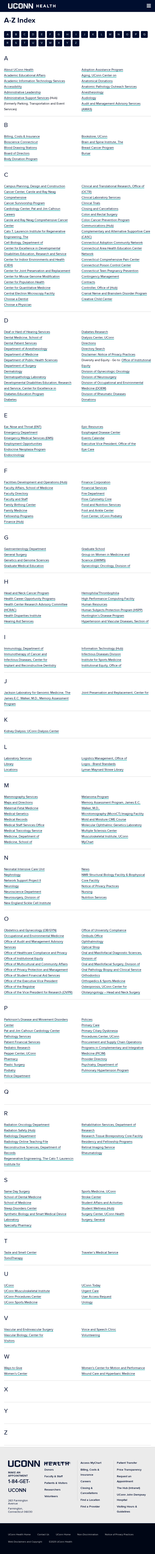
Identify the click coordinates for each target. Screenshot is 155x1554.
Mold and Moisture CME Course (104, 819)
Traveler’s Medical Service (100, 1252)
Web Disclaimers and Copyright (25, 1541)
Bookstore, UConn (94, 136)
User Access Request (96, 1297)
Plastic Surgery (14, 1065)
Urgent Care (90, 1291)
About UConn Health (19, 70)
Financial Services (94, 488)
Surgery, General (93, 1220)
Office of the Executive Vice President (31, 981)
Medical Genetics (16, 814)
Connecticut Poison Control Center (106, 265)
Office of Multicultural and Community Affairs (36, 964)
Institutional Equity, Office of (101, 665)
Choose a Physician (17, 305)
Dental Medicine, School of (23, 338)
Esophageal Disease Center (101, 432)
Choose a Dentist (16, 299)
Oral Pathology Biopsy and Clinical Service (111, 970)
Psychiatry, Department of (100, 1065)
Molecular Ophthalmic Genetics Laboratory (112, 825)
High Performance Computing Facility (108, 599)
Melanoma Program (95, 797)
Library (9, 764)
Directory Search (93, 349)
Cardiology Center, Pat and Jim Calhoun (32, 209)
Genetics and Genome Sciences (26, 560)
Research (88, 1130)
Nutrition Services (94, 897)
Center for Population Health (24, 282)
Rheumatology (92, 1153)
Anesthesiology (93, 92)
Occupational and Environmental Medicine (34, 936)
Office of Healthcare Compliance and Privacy (35, 953)
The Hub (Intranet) (128, 1488)
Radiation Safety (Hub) (19, 1130)
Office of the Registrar (19, 987)
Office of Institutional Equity (23, 958)
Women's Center (15, 1374)
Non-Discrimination (87, 1534)
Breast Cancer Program (98, 148)
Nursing (87, 892)
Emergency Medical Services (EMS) (28, 438)
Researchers (52, 1489)
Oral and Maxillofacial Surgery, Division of (111, 964)
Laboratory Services (18, 758)
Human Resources (94, 604)
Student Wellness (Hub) (98, 1208)
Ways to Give (13, 1368)
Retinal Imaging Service (98, 1147)
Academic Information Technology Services (34, 81)
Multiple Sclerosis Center (99, 831)
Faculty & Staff (53, 1476)
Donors (49, 1469)
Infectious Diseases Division (101, 654)
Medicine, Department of (21, 836)
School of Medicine (17, 1203)
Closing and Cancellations (100, 209)
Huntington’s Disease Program (103, 616)
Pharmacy (11, 1059)
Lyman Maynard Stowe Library (103, 770)
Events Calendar (93, 438)
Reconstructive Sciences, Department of (32, 1147)
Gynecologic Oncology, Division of (106, 566)
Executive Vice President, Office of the (109, 444)
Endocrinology (14, 455)
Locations (11, 770)
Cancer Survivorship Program (24, 203)
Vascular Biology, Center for (23, 1335)
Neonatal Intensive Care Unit (24, 869)
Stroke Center (91, 1197)
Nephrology (12, 875)
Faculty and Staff (16, 499)
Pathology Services (17, 1036)
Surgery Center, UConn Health (103, 1214)
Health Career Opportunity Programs (29, 599)
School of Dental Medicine (22, 1197)
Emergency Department (21, 432)
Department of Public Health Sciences (31, 360)
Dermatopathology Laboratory (25, 377)
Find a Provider (90, 1506)
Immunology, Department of (23, 649)
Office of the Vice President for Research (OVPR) (38, 992)
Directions (89, 343)
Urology (87, 1302)
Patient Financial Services (22, 1042)
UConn (9, 1285)
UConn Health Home (19, 1534)
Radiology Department (20, 1136)
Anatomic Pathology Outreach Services (109, 87)
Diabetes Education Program (24, 394)
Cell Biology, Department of (23, 243)
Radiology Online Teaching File (26, 1142)
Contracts (88, 282)
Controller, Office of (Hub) (99, 288)
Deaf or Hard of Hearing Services (27, 332)
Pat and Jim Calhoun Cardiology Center (32, 1031)
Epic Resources (92, 427)
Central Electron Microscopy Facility (29, 293)
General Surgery (15, 555)
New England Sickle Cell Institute (27, 903)
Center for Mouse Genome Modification (32, 276)
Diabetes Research (95, 332)
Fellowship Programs (18, 516)
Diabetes (10, 400)
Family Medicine (15, 510)
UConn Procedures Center (22, 1297)
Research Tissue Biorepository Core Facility (112, 1136)
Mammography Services (21, 797)
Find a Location (90, 1500)
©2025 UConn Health (60, 1541)
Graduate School (93, 549)
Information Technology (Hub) (102, 649)
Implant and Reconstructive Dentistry (30, 665)
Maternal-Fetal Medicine (21, 808)
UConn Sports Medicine (21, 1302)
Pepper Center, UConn (20, 1053)
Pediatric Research (17, 1048)
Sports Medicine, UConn (99, 1191)
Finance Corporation (96, 482)
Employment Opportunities (23, 444)
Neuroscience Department (22, 892)
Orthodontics (91, 975)
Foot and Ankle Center (98, 510)
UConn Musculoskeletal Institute (27, 1291)
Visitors (9, 1341)
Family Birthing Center (20, 505)
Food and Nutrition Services (101, 505)
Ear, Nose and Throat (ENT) (22, 427)
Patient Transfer (127, 1463)
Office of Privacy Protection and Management (36, 970)
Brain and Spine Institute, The (102, 142)
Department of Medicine (21, 354)
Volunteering (91, 1335)
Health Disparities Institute (22, 616)
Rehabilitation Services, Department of (109, 1125)
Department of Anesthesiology (25, 349)
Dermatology (13, 371)
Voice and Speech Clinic (99, 1329)
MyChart (87, 842)
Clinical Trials (91, 203)
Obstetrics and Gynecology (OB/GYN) (30, 930)
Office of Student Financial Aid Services (32, 975)
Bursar (86, 153)
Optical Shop (91, 947)
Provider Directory (94, 1059)
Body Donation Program (21, 159)
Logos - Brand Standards (99, 764)
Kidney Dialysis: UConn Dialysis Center (31, 731)
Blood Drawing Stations (20, 148)
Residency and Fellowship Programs (107, 1142)
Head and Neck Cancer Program (26, 593)
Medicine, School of (18, 842)
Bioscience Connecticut (21, 142)
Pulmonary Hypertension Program (105, 1070)
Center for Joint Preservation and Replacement (37, 271)
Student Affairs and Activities (102, 1203)
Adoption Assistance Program (102, 70)
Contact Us (43, 1534)
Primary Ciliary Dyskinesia (100, 1031)
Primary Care (90, 1025)
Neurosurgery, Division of (22, 897)
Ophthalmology (92, 942)
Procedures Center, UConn (100, 1036)
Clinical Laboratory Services (101, 197)
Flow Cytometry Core (97, 499)
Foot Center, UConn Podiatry (102, 516)
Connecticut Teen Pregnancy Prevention (110, 271)
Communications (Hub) (98, 226)
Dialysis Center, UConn (98, 338)
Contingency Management (100, 276)
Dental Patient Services (20, 343)
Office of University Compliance (104, 930)
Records (10, 1153)
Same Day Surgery (17, 1191)
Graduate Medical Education (24, 566)
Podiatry (10, 1070)
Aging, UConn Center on (99, 75)
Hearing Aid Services (19, 621)
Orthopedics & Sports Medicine (103, 981)
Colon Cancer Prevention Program (106, 220)
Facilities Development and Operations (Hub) (35, 482)
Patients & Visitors (55, 1483)
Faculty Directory (16, 494)
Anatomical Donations (97, 81)
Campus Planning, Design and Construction (34, 186)
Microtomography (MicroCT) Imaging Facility (113, 814)
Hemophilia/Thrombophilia (100, 593)
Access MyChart (91, 1463)
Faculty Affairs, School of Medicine (28, 488)
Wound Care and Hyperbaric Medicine (108, 1374)
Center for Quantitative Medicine (27, 288)
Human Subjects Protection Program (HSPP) (112, 610)
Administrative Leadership (22, 92)
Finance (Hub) (14, 522)
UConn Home (63, 1534)
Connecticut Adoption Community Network (112, 243)
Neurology (11, 886)
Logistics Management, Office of (104, 758)
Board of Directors (16, 153)
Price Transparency (129, 1469)
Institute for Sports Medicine (101, 660)
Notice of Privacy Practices (100, 886)
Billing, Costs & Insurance (22, 136)
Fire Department (93, 494)
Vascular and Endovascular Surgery (28, 1329)
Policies (87, 1020)
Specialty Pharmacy (17, 1225)
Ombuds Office (92, 936)
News (85, 869)
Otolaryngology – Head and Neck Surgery (111, 992)
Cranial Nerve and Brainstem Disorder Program (114, 293)
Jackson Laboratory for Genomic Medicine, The (37, 693)
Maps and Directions (18, 802)
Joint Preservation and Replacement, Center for (115, 693)
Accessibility (13, 87)
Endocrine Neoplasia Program (25, 449)
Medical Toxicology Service (23, 831)
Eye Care (88, 449)
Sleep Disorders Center (20, 1208)
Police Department (17, 1076)
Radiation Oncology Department (26, 1125)
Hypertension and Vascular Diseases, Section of (115, 621)
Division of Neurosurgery (99, 377)
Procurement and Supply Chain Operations (112, 1042)
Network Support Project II (22, 880)
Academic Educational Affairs (24, 75)
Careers (9, 214)
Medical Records (15, 819)
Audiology (89, 98)
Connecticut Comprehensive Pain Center (110, 260)
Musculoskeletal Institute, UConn (105, 836)
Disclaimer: (108, 354)
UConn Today (91, 1285)
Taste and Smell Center (20, 1252)
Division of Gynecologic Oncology (106, 371)
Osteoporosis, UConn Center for (104, 987)
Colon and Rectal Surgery (99, 214)
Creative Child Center (97, 299)
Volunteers (51, 1496)
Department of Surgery (20, 366)
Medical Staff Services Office (24, 825)
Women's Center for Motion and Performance (113, 1368)
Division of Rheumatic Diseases (104, 394)
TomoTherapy (13, 1258)
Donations (89, 400)
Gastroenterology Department (25, 549)
